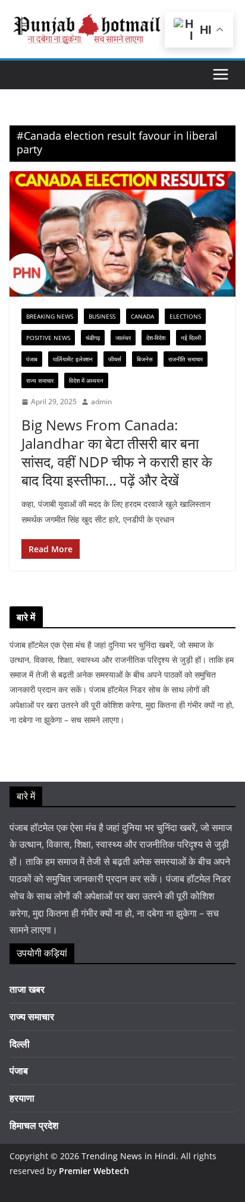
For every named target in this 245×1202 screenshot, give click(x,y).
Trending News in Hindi (128, 1156)
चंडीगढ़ (93, 337)
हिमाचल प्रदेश (34, 1125)
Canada (142, 316)
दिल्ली (20, 1043)
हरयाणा (22, 1098)
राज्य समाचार (40, 380)
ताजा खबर (27, 989)
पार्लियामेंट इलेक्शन (73, 359)
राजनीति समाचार (185, 359)
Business (102, 316)
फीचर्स (114, 359)
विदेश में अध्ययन (86, 380)
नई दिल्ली (191, 337)
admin (101, 402)
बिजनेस (145, 359)
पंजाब (31, 359)
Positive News (48, 337)
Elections (185, 316)
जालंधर (123, 337)
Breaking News (49, 316)
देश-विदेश (155, 337)
